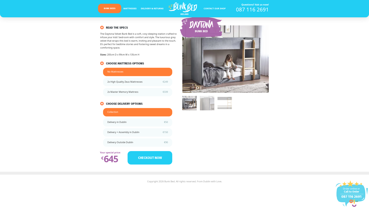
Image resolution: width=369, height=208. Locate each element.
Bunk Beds (109, 8)
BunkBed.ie (184, 8)
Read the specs (117, 27)
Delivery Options (130, 103)
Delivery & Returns (152, 8)
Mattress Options (131, 63)
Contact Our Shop (215, 8)
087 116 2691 (252, 9)
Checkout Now (150, 158)
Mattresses (130, 8)
